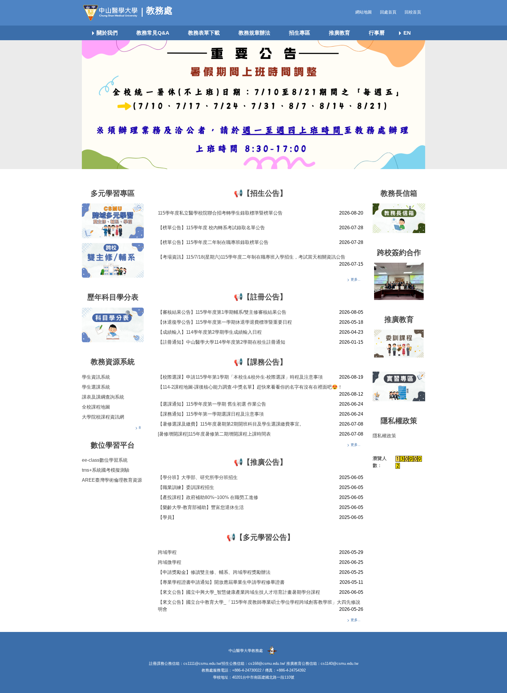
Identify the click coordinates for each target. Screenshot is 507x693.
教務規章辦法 (254, 33)
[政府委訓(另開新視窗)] (399, 344)
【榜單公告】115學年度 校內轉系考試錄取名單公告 (211, 227)
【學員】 (167, 517)
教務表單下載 (204, 33)
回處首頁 (388, 12)
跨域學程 (167, 552)
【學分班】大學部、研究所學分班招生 (198, 477)
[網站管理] (271, 650)
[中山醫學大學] (112, 13)
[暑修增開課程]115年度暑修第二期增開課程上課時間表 (214, 433)
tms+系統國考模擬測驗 (105, 470)
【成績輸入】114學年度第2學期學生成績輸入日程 (210, 332)
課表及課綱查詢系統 (103, 396)
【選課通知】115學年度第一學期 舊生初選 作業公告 (212, 404)
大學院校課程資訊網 (103, 416)
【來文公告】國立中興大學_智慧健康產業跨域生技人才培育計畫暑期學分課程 (239, 592)
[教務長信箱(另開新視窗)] (399, 218)
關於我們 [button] (107, 33)
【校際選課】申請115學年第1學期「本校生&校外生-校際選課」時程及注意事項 (240, 377)
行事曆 (377, 33)
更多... (355, 279)
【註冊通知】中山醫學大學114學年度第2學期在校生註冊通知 (221, 342)
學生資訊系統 (96, 377)
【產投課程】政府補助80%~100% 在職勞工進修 (208, 497)
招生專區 (299, 33)
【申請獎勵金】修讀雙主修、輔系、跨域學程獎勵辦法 (214, 572)
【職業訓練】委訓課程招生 (186, 487)
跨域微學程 (169, 562)
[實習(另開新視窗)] (399, 386)
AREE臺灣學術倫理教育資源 (112, 480)
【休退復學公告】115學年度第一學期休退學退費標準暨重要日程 (225, 322)
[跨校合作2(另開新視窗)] (399, 281)
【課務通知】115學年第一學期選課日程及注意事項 (211, 414)
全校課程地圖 (96, 406)
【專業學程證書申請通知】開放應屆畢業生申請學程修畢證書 (221, 582)
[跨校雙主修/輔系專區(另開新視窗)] (113, 260)
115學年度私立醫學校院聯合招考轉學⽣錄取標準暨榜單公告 (220, 212)
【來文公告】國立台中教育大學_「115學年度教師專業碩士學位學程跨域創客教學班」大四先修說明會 (259, 606)
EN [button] (407, 33)
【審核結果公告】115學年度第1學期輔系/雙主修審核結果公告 (222, 312)
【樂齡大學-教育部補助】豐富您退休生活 (201, 507)
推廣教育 (339, 33)
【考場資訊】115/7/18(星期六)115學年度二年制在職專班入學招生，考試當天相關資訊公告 (251, 256)
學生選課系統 (96, 387)
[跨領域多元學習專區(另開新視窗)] (113, 220)
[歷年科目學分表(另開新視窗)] (113, 325)
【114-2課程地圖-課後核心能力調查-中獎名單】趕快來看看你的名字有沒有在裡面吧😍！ (250, 387)
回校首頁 (413, 12)
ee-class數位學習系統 (105, 460)
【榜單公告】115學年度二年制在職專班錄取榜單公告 (213, 242)
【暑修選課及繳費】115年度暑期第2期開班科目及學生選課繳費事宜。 (231, 423)
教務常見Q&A (152, 33)
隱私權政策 (384, 435)
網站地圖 (363, 12)
